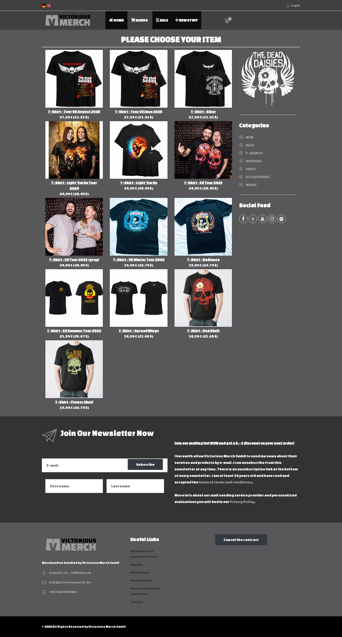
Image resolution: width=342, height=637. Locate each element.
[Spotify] (281, 219)
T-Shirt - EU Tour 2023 (203, 183)
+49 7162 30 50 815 (63, 592)
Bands (141, 20)
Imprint (136, 564)
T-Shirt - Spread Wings (139, 331)
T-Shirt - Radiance (203, 260)
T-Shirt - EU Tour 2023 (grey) (74, 260)
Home (118, 20)
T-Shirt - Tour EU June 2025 (138, 112)
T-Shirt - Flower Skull (74, 402)
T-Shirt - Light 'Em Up (138, 183)
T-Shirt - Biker (203, 112)
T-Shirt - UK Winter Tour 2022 (138, 260)
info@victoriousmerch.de (70, 582)
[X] (253, 219)
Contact (136, 602)
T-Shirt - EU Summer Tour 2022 (74, 331)
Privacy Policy (242, 502)
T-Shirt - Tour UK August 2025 (74, 112)
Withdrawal (139, 572)
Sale (163, 20)
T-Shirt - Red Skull (203, 331)
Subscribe (145, 464)
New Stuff (188, 20)
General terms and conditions (225, 482)
